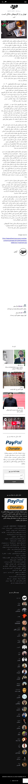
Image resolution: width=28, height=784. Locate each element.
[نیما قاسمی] (23, 764)
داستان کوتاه (13, 541)
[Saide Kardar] (23, 622)
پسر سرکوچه (23, 536)
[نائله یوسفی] (23, 715)
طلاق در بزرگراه (6, 557)
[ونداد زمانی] (23, 604)
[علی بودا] (23, 745)
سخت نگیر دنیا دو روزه (20, 551)
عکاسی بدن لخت (8, 562)
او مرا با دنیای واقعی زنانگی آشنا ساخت (16, 532)
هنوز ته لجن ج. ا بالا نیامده (16, 389)
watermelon (13, 526)
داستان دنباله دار (22, 541)
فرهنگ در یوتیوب (21, 566)
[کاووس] (23, 647)
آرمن (14, 17)
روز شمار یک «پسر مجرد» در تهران (10, 547)
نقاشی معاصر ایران (21, 581)
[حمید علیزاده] (23, 672)
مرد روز (18, 598)
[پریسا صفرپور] (23, 709)
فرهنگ (6, 564)
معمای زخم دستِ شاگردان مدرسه (17, 576)
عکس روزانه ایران (21, 564)
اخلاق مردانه (9, 528)
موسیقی (14, 578)
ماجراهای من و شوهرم (20, 572)
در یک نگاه (18, 11)
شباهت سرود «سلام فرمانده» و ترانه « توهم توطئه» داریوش (14, 368)
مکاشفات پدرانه (22, 578)
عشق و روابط (13, 559)
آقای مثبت (5, 526)
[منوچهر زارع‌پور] (23, 684)
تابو (18, 536)
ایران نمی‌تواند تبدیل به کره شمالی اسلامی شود (14, 411)
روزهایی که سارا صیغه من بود (18, 549)
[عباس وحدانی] (23, 758)
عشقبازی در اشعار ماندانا (20, 562)
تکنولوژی (14, 536)
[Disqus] (14, 281)
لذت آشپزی (15, 570)
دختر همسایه (13, 543)
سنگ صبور (23, 555)
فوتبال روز (5, 566)
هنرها (11, 581)
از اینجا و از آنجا (22, 530)
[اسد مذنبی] (23, 635)
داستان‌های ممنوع (21, 543)
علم (15, 564)
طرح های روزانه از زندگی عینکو (18, 557)
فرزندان (11, 564)
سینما (17, 555)
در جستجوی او (5, 543)
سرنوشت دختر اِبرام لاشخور (19, 553)
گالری (24, 570)
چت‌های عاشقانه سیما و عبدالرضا (17, 538)
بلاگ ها (3, 532)
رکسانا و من (6, 545)
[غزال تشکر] (23, 665)
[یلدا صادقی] (23, 727)
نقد (14, 581)
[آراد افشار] (23, 659)
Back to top (15, 781)
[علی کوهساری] (23, 752)
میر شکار (9, 578)
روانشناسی (23, 547)
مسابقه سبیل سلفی (21, 574)
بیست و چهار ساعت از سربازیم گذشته (16, 534)
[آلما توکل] (23, 733)
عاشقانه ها (20, 559)
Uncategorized (22, 526)
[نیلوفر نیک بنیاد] (23, 739)
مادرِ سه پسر (11, 572)
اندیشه (8, 530)
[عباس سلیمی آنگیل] (23, 628)
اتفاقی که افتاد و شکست (20, 528)
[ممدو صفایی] (23, 721)
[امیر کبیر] (23, 653)
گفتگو (20, 570)
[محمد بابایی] (23, 641)
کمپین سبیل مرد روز (8, 568)
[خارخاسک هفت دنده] (23, 690)
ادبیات (3, 528)
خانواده (6, 538)
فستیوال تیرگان (12, 566)
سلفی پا (4, 553)
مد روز (5, 572)
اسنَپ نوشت (14, 530)
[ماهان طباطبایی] (23, 610)
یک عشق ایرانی (22, 583)
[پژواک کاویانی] (23, 678)
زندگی (21, 388)
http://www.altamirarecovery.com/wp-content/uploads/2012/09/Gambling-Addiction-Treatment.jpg (14, 240)
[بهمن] (23, 616)
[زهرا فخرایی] (23, 696)
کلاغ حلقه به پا (17, 568)
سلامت (9, 553)
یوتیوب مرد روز (14, 583)
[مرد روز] (23, 598)
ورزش (7, 581)
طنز (25, 559)
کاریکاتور (24, 568)
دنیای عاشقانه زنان (14, 545)
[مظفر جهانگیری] (23, 702)
